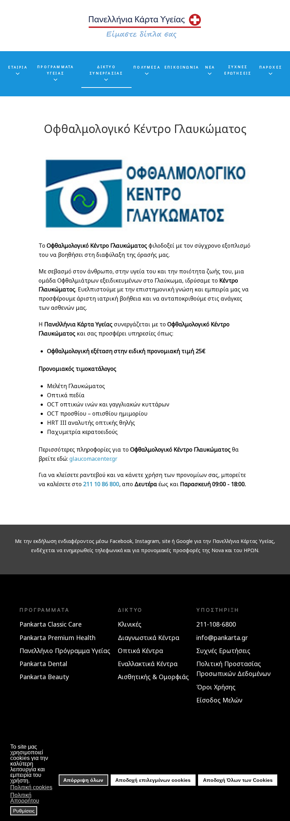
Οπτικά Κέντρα (140, 650)
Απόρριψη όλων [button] (83, 780)
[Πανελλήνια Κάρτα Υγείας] (145, 25)
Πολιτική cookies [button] (31, 787)
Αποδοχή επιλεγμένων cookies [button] (153, 780)
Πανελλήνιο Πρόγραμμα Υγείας (64, 650)
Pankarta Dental (43, 663)
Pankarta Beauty (44, 676)
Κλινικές (129, 624)
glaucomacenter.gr (93, 459)
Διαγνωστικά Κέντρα (148, 637)
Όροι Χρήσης (216, 687)
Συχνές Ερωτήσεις (223, 650)
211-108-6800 (216, 624)
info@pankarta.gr (222, 637)
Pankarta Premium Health (57, 637)
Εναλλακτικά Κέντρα (148, 663)
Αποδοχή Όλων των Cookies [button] (238, 780)
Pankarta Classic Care (50, 624)
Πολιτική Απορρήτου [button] (24, 798)
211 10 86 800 (101, 484)
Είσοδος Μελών (219, 700)
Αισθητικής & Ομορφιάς (153, 676)
